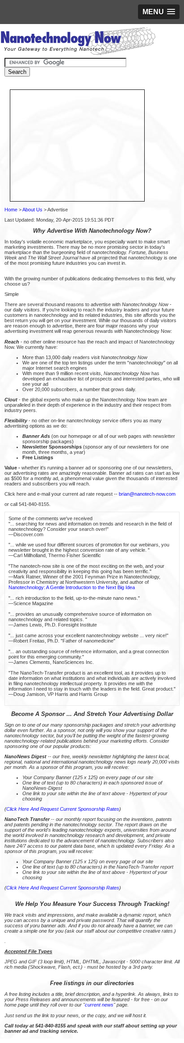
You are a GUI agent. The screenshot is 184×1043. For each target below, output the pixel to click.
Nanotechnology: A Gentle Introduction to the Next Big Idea (71, 587)
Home (10, 209)
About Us (32, 209)
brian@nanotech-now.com (147, 494)
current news (99, 1004)
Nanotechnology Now (78, 42)
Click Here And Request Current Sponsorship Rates (62, 809)
